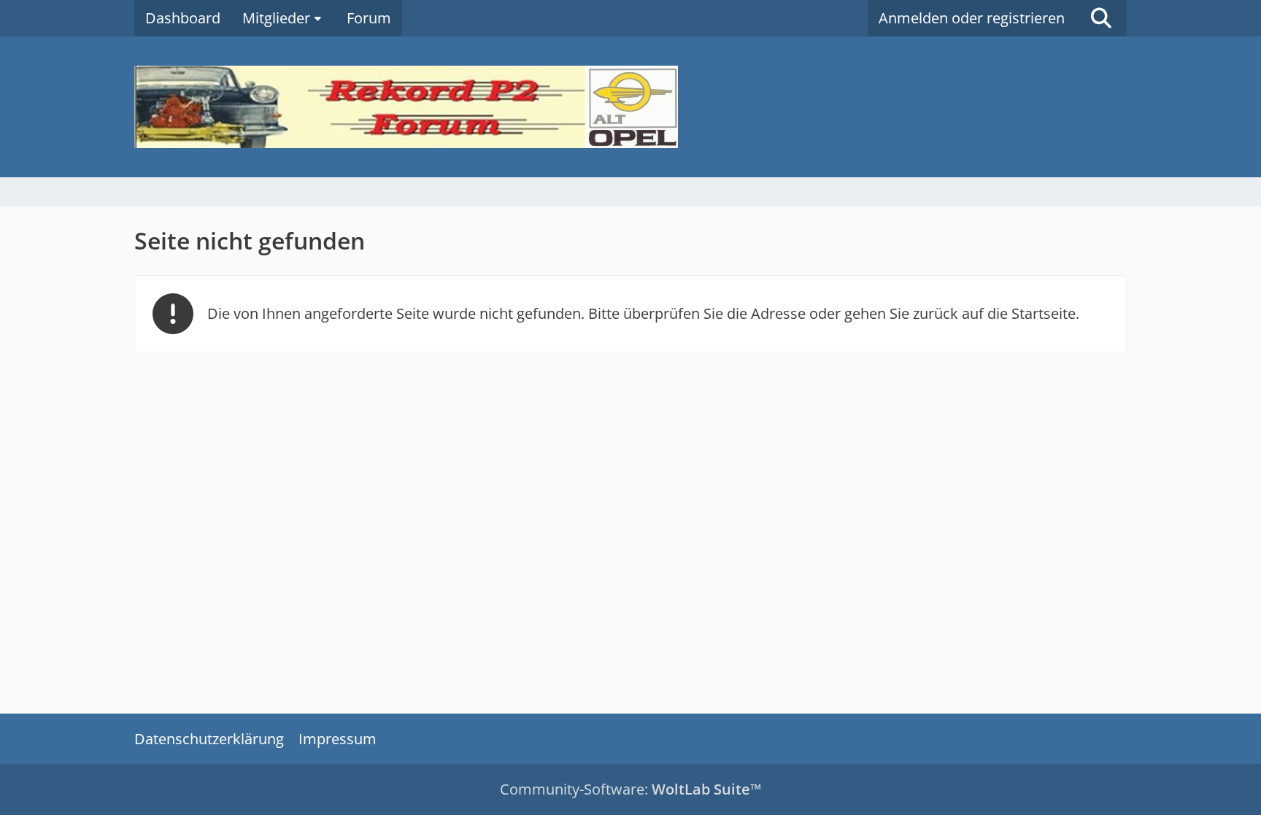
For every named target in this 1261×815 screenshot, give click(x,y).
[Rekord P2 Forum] (630, 106)
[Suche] (1101, 18)
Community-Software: (630, 789)
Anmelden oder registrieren (972, 18)
